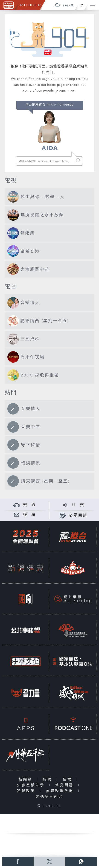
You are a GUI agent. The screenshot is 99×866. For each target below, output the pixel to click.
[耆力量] (25, 692)
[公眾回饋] (62, 515)
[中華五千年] (25, 755)
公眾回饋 (78, 515)
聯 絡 (29, 514)
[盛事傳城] (72, 692)
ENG (65, 5)
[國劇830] (25, 599)
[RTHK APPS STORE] (25, 724)
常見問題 (65, 785)
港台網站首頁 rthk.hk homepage (50, 104)
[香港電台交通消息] (17, 505)
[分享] (65, 505)
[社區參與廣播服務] (72, 630)
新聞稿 (27, 779)
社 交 (78, 505)
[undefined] (57, 5)
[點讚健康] (25, 568)
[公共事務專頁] (25, 630)
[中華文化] (25, 661)
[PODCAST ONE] (72, 724)
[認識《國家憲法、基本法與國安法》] (72, 661)
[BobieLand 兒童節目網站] (72, 568)
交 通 (29, 505)
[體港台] (72, 536)
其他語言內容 (49, 797)
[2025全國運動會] (25, 536)
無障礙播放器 (61, 791)
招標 (68, 779)
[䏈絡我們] (17, 514)
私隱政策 (27, 791)
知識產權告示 (32, 785)
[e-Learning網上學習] (72, 599)
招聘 (48, 779)
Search (77, 161)
